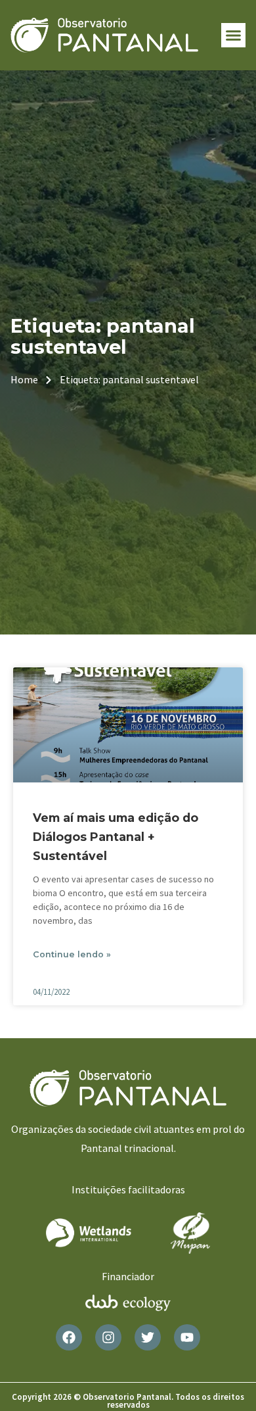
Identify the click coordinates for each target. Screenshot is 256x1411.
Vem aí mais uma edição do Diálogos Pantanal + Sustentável (115, 837)
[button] (233, 35)
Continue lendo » (72, 954)
